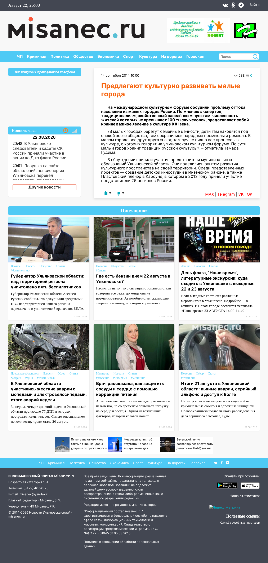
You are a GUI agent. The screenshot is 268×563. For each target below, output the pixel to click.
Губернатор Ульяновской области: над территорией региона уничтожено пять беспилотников (47, 281)
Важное (16, 266)
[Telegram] (241, 6)
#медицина (138, 378)
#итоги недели (46, 378)
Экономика (108, 56)
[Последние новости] (65, 130)
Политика (59, 56)
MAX (209, 194)
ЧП (20, 56)
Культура (148, 56)
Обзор (61, 373)
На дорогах (171, 56)
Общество (83, 56)
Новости (30, 266)
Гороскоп (195, 56)
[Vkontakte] (225, 6)
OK (249, 194)
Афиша (185, 266)
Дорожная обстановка (25, 373)
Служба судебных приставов (240, 522)
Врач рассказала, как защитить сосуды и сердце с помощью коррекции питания (130, 389)
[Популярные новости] (74, 130)
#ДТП (29, 378)
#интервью (120, 378)
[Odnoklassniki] (233, 6)
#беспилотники (20, 270)
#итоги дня (188, 378)
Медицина (102, 373)
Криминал (36, 56)
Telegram (226, 194)
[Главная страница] (76, 25)
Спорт (129, 56)
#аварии (16, 378)
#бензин (101, 270)
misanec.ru (16, 516)
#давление (102, 378)
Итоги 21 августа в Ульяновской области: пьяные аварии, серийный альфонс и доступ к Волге (218, 389)
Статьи (60, 266)
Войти (255, 5)
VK (241, 194)
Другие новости (44, 187)
